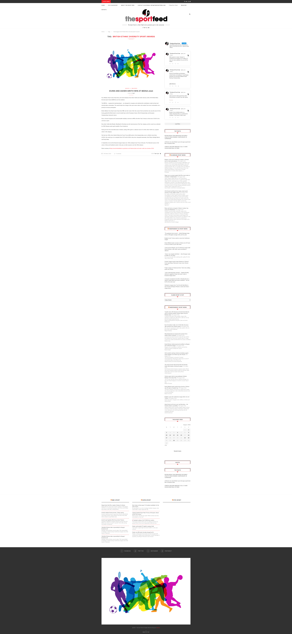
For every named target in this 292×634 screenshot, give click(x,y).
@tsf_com (183, 53)
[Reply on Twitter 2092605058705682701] (170, 102)
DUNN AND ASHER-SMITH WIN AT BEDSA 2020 (131, 91)
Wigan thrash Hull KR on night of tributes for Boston (113, 505)
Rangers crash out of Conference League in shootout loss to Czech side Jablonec (177, 160)
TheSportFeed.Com (175, 53)
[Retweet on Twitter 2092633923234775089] (173, 86)
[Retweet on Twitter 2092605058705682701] (173, 102)
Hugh (133, 93)
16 (188, 435)
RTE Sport (177, 500)
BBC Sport (116, 500)
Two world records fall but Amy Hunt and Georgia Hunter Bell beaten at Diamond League (176, 365)
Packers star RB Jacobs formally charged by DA (143, 532)
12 (174, 435)
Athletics (127, 88)
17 (166, 437)
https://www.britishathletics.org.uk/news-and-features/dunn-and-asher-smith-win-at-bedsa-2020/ (132, 148)
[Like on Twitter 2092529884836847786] (176, 117)
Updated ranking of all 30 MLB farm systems (143, 520)
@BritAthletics (172, 84)
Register (183, 5)
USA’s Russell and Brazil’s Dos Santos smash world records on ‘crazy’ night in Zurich (176, 191)
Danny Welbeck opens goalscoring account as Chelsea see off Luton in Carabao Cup (177, 387)
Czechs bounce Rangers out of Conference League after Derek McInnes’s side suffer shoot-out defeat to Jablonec (177, 249)
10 (166, 435)
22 (185, 437)
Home (103, 5)
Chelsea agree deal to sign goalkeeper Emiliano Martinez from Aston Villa (176, 377)
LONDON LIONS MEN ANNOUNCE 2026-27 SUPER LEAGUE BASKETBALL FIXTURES (176, 147)
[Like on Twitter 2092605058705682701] (176, 102)
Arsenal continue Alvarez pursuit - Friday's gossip (113, 512)
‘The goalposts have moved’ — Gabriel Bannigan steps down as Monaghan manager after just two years (177, 234)
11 (170, 435)
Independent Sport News (178, 307)
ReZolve (158, 627)
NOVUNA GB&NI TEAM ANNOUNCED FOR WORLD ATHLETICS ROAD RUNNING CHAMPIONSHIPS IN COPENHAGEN (176, 137)
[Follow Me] (168, 455)
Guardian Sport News (178, 155)
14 (181, 435)
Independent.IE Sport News (178, 228)
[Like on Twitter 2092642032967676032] (176, 64)
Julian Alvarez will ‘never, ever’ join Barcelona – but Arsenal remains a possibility (176, 405)
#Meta (170, 61)
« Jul (166, 445)
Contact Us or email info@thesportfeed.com (151, 5)
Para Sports (134, 88)
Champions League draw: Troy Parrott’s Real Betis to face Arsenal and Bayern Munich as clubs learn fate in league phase (177, 286)
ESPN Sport (147, 500)
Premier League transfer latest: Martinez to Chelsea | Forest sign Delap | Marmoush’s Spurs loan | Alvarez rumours (177, 263)
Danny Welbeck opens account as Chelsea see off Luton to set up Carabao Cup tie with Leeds (177, 243)
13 (177, 435)
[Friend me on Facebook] (166, 455)
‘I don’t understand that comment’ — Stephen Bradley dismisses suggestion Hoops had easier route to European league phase (177, 274)
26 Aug (171, 55)
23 (188, 437)
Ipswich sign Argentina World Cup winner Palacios (113, 520)
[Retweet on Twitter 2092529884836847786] (173, 117)
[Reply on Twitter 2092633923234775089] (170, 86)
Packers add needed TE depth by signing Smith (143, 526)
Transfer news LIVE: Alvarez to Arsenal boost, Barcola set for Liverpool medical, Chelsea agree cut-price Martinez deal (177, 313)
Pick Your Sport (113, 5)
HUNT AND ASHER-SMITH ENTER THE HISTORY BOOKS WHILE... (128, 1)
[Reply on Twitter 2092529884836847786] (170, 117)
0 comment (118, 153)
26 (174, 440)
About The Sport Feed (127, 5)
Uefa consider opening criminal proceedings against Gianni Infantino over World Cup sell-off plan (176, 353)
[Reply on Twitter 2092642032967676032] (170, 64)
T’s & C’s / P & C (173, 5)
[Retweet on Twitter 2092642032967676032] (173, 64)
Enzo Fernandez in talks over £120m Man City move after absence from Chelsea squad (176, 325)
